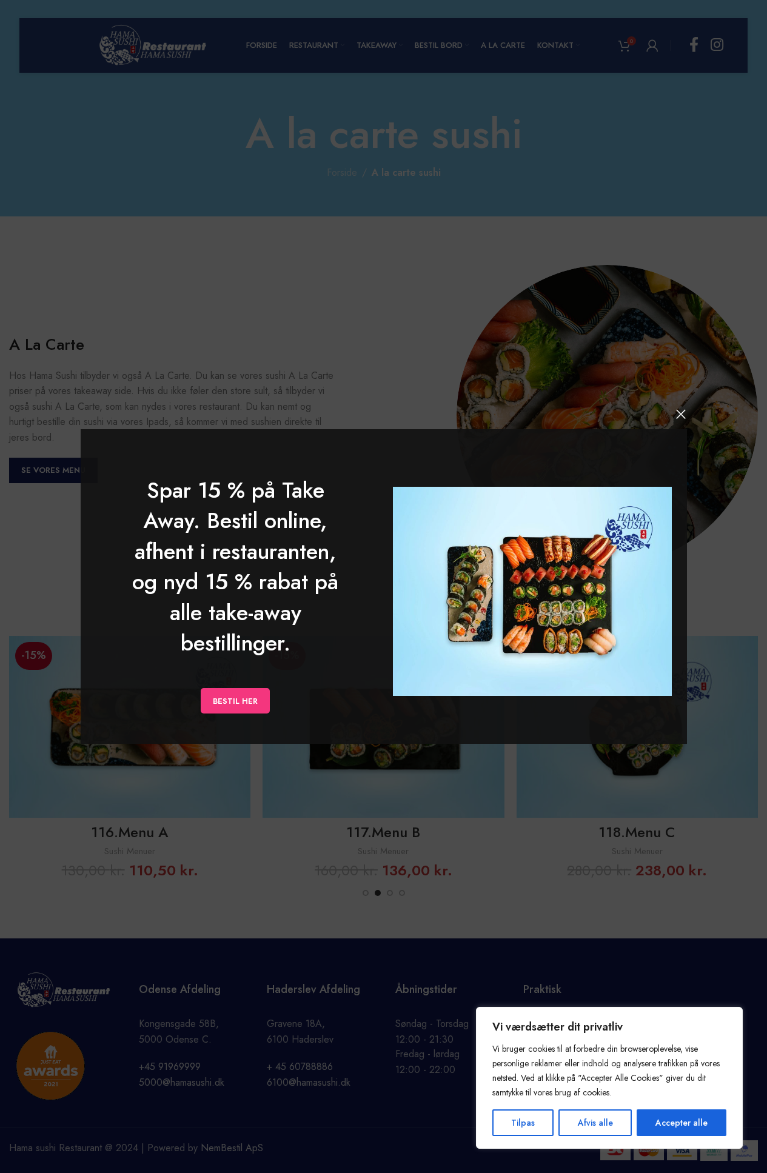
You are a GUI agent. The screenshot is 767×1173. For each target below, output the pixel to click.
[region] (609, 1078)
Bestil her (235, 700)
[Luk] (681, 414)
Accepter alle (681, 1123)
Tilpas (523, 1123)
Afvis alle (595, 1123)
